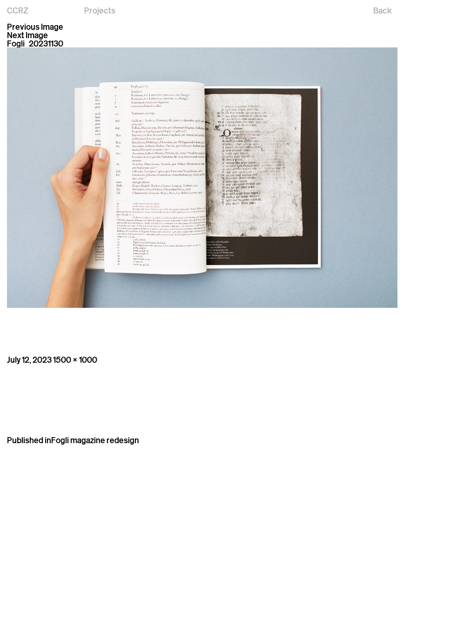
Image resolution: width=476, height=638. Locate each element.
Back (382, 10)
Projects (99, 10)
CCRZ (17, 10)
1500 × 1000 (75, 359)
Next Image (27, 35)
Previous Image (35, 26)
